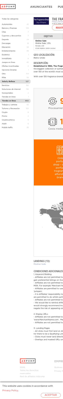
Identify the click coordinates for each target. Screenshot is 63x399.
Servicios (5, 85)
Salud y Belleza (8, 81)
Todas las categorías (10, 19)
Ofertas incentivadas (10, 66)
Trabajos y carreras (9, 105)
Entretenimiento (8, 51)
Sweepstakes (7, 93)
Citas (4, 32)
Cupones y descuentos (11, 36)
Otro (4, 74)
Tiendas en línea (8, 97)
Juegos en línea (8, 62)
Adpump (40, 376)
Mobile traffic (7, 127)
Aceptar (51, 395)
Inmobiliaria (6, 58)
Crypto (4, 112)
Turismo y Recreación (11, 108)
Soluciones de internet (11, 89)
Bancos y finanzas (9, 28)
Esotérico (6, 55)
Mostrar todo (40, 264)
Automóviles (7, 24)
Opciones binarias (9, 70)
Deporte (5, 39)
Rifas (4, 77)
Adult (4, 124)
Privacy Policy (10, 391)
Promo (4, 116)
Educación (6, 47)
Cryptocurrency (8, 120)
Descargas (6, 43)
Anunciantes (41, 7)
